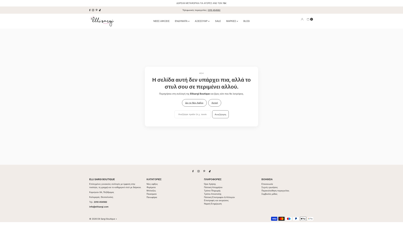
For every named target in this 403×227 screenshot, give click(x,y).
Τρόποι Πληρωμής (212, 190)
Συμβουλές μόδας (269, 194)
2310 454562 (214, 10)
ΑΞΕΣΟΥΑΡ (201, 21)
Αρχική (215, 103)
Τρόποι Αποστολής (212, 194)
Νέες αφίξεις (152, 184)
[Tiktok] (100, 10)
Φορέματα (151, 187)
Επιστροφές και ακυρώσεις (216, 200)
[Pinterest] (96, 10)
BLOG (246, 21)
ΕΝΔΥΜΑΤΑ (181, 21)
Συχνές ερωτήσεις (269, 187)
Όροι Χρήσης (210, 184)
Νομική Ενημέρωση (213, 203)
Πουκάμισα (152, 194)
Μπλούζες (151, 190)
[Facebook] (90, 10)
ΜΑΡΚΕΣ (231, 21)
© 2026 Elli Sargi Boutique (102, 219)
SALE (218, 21)
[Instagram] (93, 10)
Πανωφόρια (152, 197)
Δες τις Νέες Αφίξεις (194, 103)
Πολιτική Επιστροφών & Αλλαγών (219, 197)
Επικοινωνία (267, 184)
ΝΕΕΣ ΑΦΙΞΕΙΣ (161, 21)
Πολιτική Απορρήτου (213, 187)
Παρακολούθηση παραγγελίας (275, 190)
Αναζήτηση (220, 114)
